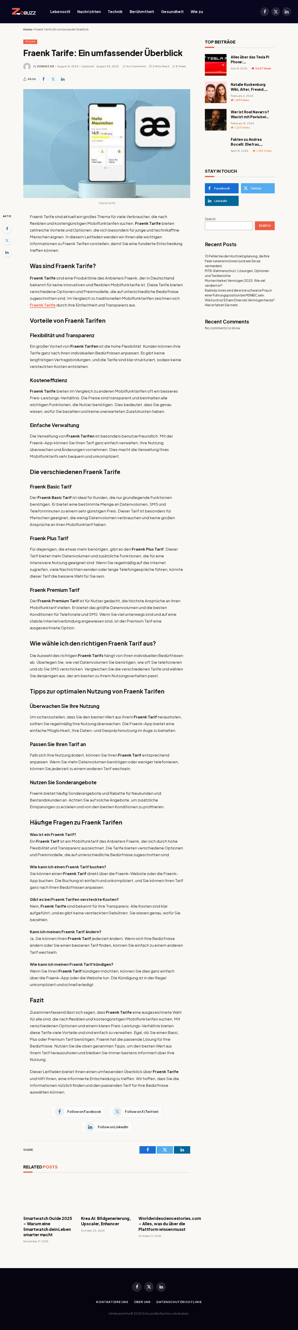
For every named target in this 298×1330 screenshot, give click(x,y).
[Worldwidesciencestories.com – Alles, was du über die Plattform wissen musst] (164, 1195)
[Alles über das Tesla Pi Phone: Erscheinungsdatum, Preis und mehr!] (216, 65)
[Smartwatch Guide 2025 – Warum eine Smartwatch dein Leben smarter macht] (49, 1195)
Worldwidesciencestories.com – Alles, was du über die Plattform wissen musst (164, 1224)
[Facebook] (7, 228)
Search (210, 219)
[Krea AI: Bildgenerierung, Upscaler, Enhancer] (107, 1195)
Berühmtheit (142, 11)
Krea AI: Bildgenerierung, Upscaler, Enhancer (106, 1221)
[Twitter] (7, 240)
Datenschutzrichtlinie (179, 1302)
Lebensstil (60, 11)
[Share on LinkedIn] (62, 79)
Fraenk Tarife (43, 305)
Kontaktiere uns (112, 1302)
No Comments (136, 66)
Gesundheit (172, 11)
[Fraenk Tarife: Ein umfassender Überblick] (106, 143)
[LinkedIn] (7, 252)
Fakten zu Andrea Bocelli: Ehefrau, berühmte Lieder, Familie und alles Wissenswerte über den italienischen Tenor (252, 142)
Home (27, 29)
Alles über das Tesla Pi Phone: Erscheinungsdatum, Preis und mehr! (250, 59)
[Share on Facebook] (43, 79)
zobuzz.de (45, 66)
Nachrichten (89, 11)
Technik (115, 11)
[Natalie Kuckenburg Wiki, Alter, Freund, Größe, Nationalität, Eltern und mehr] (216, 92)
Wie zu (197, 11)
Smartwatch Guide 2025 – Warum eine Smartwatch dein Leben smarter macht (47, 1226)
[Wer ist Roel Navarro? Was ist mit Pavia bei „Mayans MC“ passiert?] (216, 120)
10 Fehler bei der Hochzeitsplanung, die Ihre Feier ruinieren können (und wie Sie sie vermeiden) (237, 261)
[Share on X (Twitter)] (53, 79)
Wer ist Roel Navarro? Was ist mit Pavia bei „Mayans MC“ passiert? (252, 114)
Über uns (142, 1302)
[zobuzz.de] (23, 11)
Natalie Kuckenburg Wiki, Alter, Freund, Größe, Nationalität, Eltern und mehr (249, 87)
